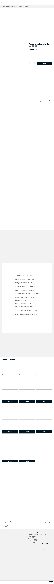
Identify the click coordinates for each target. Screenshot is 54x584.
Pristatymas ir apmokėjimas (35, 540)
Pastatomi (13, 6)
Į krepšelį (44, 63)
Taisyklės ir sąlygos (34, 537)
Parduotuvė (30, 534)
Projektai (29, 536)
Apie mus (29, 538)
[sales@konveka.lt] (40, 543)
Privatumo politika (35, 534)
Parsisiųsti (30, 540)
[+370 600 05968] (40, 539)
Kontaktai (29, 542)
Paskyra (33, 542)
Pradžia (3, 6)
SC (16, 6)
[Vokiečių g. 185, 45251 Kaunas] (40, 549)
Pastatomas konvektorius (7, 396)
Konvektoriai (8, 6)
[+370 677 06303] (40, 534)
